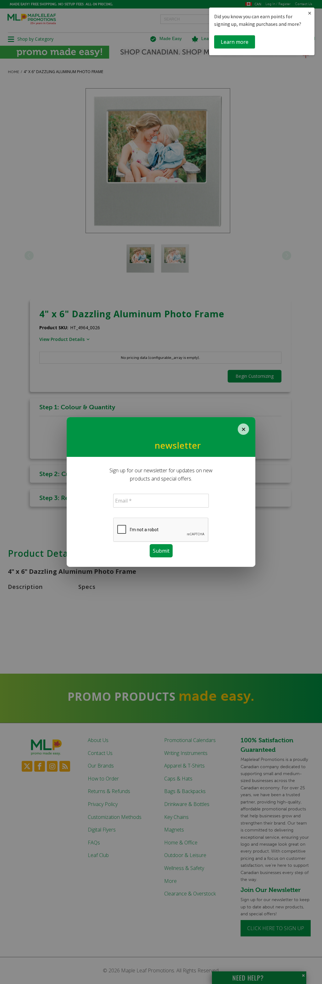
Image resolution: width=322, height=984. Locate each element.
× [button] (309, 13)
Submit (161, 550)
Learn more (234, 41)
